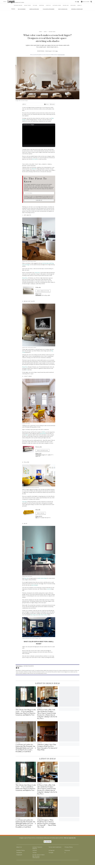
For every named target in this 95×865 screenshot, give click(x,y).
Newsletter (53, 104)
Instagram (51, 850)
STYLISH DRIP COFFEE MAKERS (48, 9)
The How (35, 5)
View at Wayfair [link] (40, 513)
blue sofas (26, 578)
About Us (19, 847)
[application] (38, 135)
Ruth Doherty (41, 51)
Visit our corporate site (70, 838)
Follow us (47, 104)
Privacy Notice (29, 197)
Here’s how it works (61, 54)
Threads (51, 852)
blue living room (34, 614)
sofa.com (49, 589)
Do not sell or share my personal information (39, 856)
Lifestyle (48, 5)
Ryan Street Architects (43, 614)
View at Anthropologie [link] (42, 450)
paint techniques (34, 585)
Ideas (45, 31)
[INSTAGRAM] (17, 668)
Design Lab (66, 5)
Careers (35, 850)
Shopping (41, 5)
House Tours (27, 5)
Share (25, 104)
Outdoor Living (57, 5)
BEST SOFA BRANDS (21, 9)
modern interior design (42, 578)
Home (40, 31)
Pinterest (67, 850)
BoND (43, 432)
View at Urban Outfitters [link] (43, 290)
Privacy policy (69, 847)
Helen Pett (34, 168)
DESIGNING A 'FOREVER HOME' (77, 9)
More (79, 5)
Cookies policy (20, 850)
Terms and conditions (55, 847)
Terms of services (38, 196)
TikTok (35, 852)
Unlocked (73, 5)
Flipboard (19, 854)
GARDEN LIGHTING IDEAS (34, 9)
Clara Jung (24, 501)
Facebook (19, 852)
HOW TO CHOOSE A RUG (62, 9)
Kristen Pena (24, 277)
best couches (34, 159)
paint (27, 434)
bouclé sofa (37, 272)
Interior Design (18, 5)
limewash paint (43, 433)
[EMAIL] (19, 668)
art (26, 369)
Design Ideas (52, 31)
